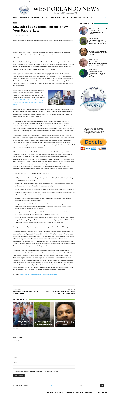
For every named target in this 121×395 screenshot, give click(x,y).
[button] (106, 17)
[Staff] (14, 35)
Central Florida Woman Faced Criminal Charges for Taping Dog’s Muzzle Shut (44, 323)
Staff (19, 35)
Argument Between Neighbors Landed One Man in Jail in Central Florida (98, 63)
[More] (72, 281)
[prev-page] (14, 329)
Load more (93, 81)
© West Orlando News (20, 385)
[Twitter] (51, 385)
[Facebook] (47, 385)
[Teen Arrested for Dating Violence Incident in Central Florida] (65, 314)
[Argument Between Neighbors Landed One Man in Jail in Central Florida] (83, 62)
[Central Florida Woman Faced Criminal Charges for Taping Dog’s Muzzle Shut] (44, 314)
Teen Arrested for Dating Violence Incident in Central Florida (65, 323)
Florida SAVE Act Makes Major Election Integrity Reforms (38, 274)
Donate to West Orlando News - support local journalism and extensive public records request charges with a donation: (93, 131)
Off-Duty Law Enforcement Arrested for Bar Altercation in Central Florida (23, 322)
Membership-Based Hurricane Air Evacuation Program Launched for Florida (97, 74)
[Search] (102, 385)
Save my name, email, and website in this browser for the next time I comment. (36, 371)
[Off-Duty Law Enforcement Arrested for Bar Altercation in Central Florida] (23, 314)
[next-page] (17, 329)
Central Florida (93, 26)
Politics (15, 22)
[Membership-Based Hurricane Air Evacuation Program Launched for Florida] (83, 73)
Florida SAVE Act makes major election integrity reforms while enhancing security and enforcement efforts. (29, 102)
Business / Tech (93, 69)
